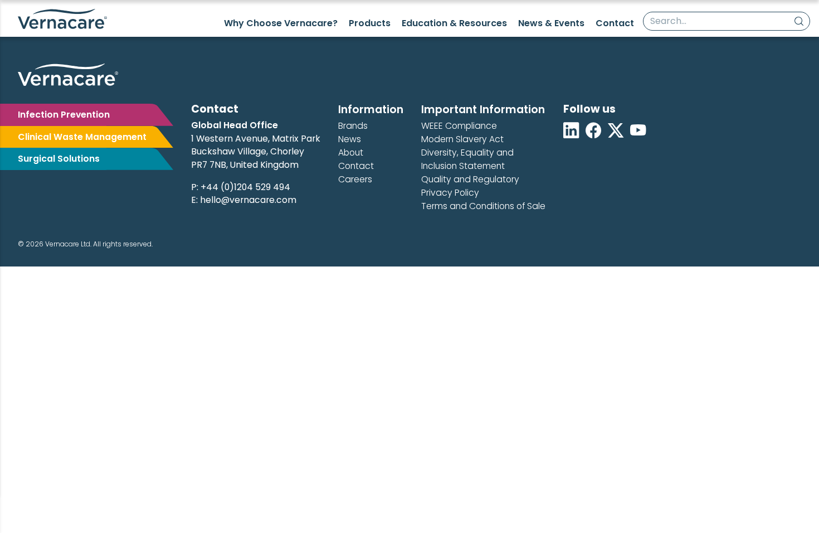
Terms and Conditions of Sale (483, 206)
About (350, 152)
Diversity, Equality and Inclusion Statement (467, 159)
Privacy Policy (450, 192)
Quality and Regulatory (470, 179)
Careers (355, 179)
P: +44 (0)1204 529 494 (240, 187)
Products (370, 23)
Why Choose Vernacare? (281, 23)
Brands (353, 125)
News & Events (551, 23)
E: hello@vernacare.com (243, 199)
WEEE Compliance (459, 125)
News (349, 139)
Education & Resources (454, 23)
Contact (615, 23)
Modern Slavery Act (462, 139)
